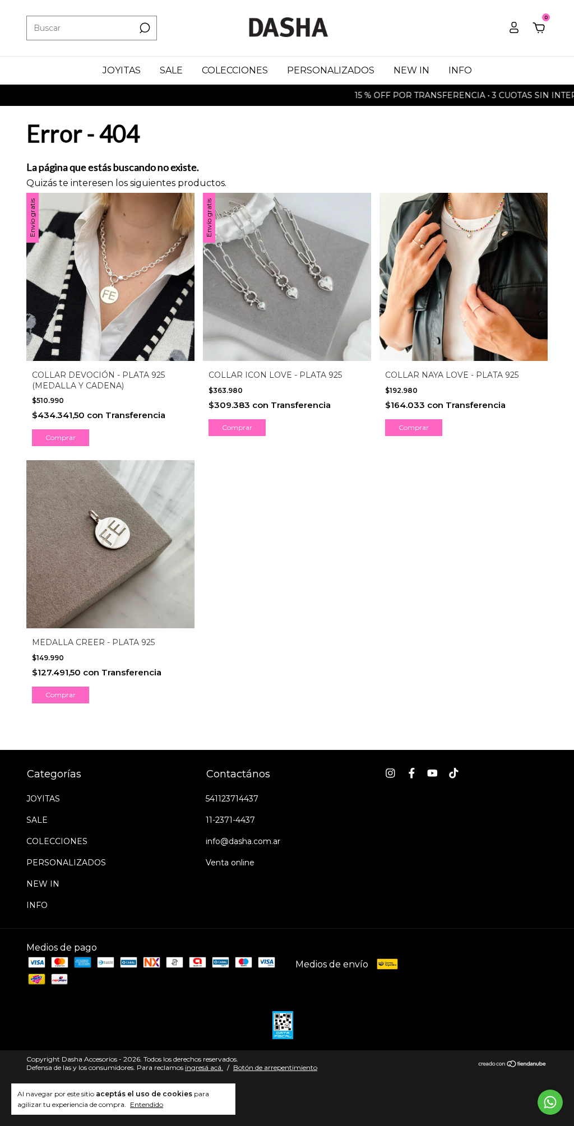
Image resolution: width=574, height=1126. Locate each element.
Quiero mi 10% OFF (203, 260)
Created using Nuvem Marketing (203, 311)
